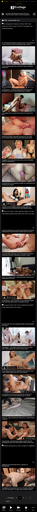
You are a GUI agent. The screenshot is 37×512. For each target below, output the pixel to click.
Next (8, 501)
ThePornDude (18, 3)
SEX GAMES (12, 1)
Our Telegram (32, 1)
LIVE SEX (5, 1)
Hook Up (19, 1)
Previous (10, 498)
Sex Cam (25, 1)
